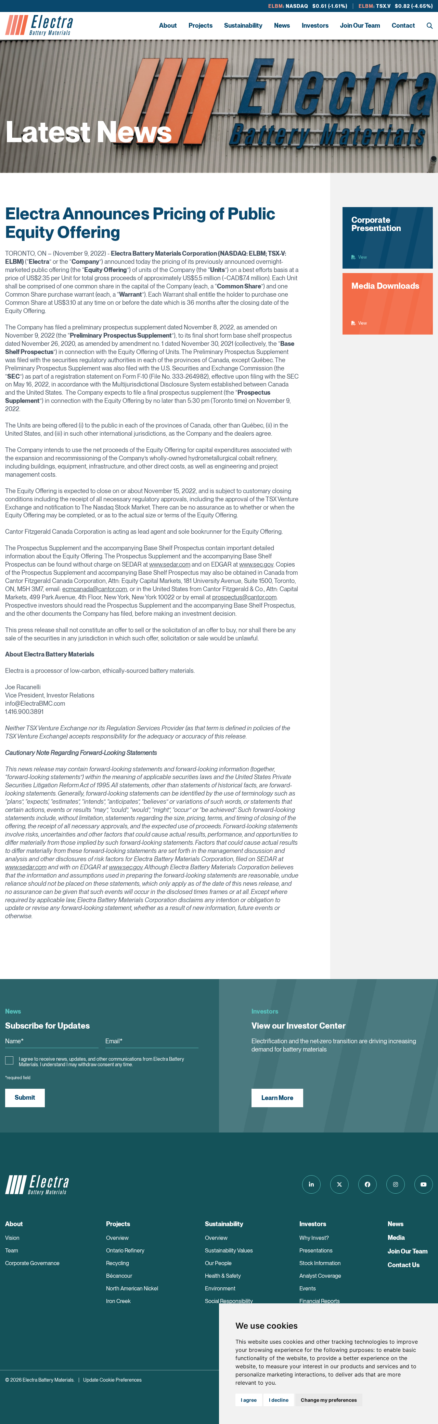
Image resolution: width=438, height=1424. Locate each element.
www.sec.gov (256, 564)
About (168, 25)
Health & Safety (223, 1276)
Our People (218, 1263)
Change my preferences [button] (329, 1400)
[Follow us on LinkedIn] (311, 1184)
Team (11, 1250)
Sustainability (243, 25)
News (282, 25)
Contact (403, 25)
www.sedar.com (169, 564)
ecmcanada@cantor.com (94, 589)
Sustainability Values (229, 1250)
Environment (220, 1288)
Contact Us (404, 1265)
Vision (12, 1238)
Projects (200, 25)
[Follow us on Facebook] (367, 1184)
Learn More (277, 1097)
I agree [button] (249, 1400)
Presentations (316, 1250)
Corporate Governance (32, 1263)
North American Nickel (132, 1288)
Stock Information (320, 1263)
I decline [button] (278, 1400)
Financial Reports (319, 1301)
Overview (117, 1238)
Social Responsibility (229, 1301)
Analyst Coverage (320, 1276)
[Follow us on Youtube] (423, 1184)
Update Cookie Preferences (112, 1380)
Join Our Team (360, 25)
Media (396, 1237)
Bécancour (119, 1276)
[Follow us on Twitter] (339, 1184)
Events (307, 1288)
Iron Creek (118, 1301)
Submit (25, 1097)
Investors (315, 25)
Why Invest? (314, 1238)
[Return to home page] (39, 25)
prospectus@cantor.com (244, 597)
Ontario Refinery (125, 1250)
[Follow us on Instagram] (395, 1184)
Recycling (117, 1263)
